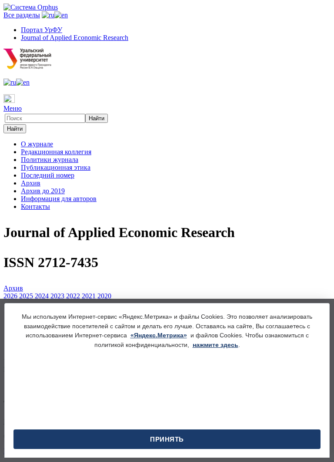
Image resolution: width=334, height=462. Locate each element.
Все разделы (21, 15)
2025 (26, 296)
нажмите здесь (215, 344)
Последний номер (47, 175)
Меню (12, 108)
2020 (104, 296)
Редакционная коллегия (56, 151)
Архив (30, 183)
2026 (10, 296)
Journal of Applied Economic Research (74, 37)
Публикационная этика (55, 167)
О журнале (37, 144)
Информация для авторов (59, 198)
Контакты (35, 206)
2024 (42, 296)
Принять (167, 439)
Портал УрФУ (41, 29)
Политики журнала (49, 159)
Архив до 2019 (43, 191)
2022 (73, 296)
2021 (89, 296)
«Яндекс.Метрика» (158, 335)
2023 (57, 296)
